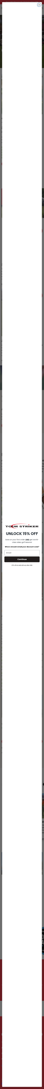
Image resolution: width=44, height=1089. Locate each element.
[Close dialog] (39, 5)
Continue (22, 559)
